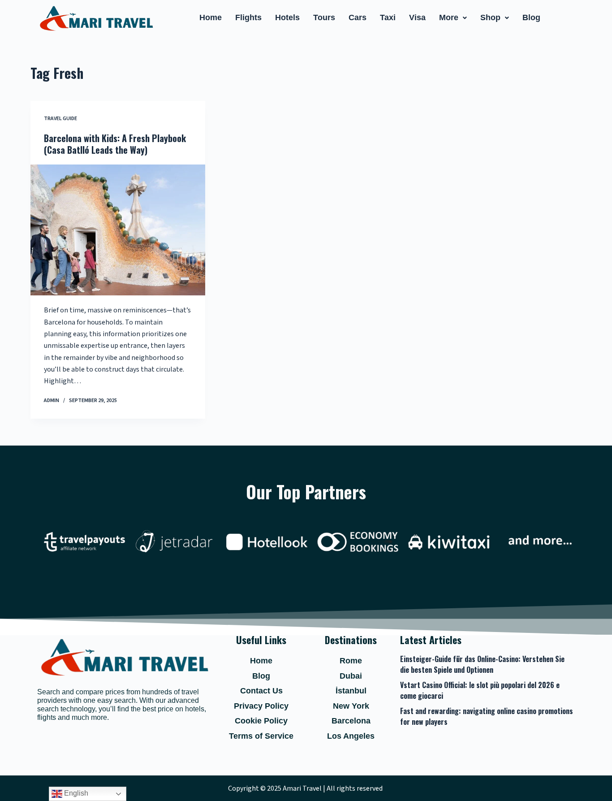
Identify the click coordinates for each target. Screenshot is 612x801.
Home (210, 17)
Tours (324, 17)
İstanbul (351, 690)
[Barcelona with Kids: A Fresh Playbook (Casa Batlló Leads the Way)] (117, 230)
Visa (417, 17)
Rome (351, 660)
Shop (490, 17)
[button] (453, 18)
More (448, 17)
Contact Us (261, 690)
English (75, 793)
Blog (531, 17)
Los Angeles (351, 736)
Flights (248, 17)
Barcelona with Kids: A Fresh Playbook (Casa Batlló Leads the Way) (115, 143)
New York (351, 705)
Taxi (388, 17)
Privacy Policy (261, 705)
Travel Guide (60, 118)
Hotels (287, 17)
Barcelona (351, 720)
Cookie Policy (261, 720)
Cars (357, 17)
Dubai (351, 675)
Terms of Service (261, 736)
